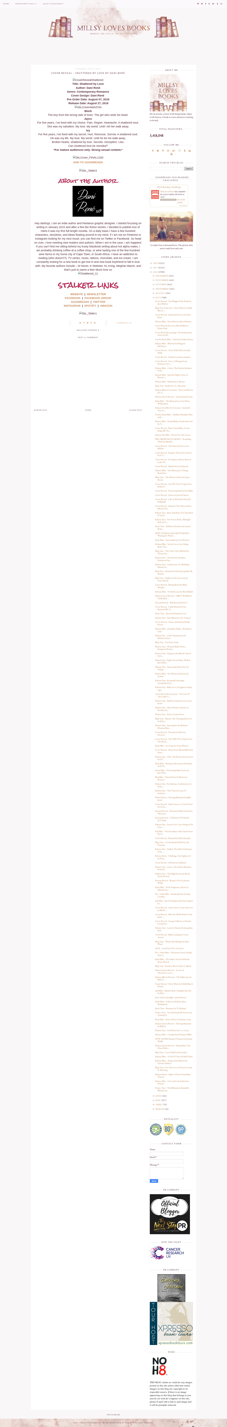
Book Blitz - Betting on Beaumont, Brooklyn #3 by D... (173, 765)
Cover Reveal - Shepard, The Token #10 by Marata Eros (173, 507)
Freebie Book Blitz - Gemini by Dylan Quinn (174, 339)
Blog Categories (52, 4)
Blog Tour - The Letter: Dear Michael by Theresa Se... (172, 552)
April (159, 1104)
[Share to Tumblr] (91, 323)
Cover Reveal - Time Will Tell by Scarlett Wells (172, 351)
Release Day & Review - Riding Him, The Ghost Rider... (172, 1047)
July (159, 297)
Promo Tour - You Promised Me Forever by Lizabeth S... (173, 1014)
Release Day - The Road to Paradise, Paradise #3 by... (170, 559)
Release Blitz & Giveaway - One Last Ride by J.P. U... (174, 391)
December (162, 276)
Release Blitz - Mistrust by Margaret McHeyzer (170, 345)
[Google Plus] (173, 150)
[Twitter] (158, 150)
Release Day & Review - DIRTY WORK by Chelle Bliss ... (173, 597)
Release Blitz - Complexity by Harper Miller (173, 1034)
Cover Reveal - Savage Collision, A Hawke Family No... (173, 922)
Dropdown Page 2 (25, 4)
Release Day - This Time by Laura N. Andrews (170, 792)
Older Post (135, 410)
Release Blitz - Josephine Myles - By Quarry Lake (173, 630)
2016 (155, 272)
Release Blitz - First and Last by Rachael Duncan (172, 1082)
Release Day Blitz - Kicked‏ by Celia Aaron (172, 435)
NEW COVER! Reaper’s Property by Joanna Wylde (173, 1040)
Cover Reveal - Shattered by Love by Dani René (173, 316)
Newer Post (40, 410)
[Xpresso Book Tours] (171, 1323)
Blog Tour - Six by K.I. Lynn (166, 642)
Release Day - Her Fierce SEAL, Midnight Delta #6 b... (172, 521)
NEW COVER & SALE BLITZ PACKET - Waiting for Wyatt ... (172, 534)
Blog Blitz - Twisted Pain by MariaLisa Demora (171, 778)
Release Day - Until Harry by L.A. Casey (172, 1030)
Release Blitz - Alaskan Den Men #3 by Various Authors (171, 1062)
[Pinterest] (163, 150)
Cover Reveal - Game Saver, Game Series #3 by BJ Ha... (174, 909)
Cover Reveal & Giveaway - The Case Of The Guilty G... (172, 695)
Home (6, 4)
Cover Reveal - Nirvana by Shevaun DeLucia (170, 733)
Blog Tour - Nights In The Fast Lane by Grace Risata (171, 579)
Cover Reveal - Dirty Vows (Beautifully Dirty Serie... (174, 751)
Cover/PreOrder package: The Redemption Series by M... (173, 334)
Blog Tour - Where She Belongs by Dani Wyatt (172, 943)
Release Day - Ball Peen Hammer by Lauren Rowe (173, 702)
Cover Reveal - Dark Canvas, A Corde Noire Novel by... (174, 805)
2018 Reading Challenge (169, 186)
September (162, 289)
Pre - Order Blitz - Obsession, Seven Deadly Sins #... (173, 954)
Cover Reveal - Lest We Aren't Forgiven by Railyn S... (173, 485)
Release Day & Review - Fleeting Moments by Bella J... (173, 1025)
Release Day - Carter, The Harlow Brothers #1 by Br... (173, 868)
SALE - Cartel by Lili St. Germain (169, 948)
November (162, 280)
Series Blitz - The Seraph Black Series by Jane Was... (172, 771)
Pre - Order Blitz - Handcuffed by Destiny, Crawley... (173, 895)
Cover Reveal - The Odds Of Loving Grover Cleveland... (173, 740)
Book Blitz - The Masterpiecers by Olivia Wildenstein (172, 402)
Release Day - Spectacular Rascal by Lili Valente (172, 668)
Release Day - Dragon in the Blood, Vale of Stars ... (173, 654)
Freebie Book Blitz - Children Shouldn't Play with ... (173, 416)
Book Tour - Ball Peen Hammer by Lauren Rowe (173, 527)
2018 (155, 263)
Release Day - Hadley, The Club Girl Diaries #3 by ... (173, 850)
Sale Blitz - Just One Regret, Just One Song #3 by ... (174, 902)
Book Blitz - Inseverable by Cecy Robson (172, 540)
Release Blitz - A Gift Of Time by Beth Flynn (174, 1056)
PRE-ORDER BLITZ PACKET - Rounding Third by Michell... (173, 440)
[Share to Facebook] (84, 323)
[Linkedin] (190, 150)
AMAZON (106, 305)
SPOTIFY (90, 305)
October (161, 284)
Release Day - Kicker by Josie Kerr (169, 714)
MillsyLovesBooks (167, 191)
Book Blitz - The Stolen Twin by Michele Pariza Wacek (172, 960)
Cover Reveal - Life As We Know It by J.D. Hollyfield (173, 500)
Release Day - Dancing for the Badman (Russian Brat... (171, 727)
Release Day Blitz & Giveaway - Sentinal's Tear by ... (172, 409)
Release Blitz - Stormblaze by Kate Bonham (173, 321)
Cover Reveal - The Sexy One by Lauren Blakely (172, 447)
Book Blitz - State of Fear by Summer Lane (173, 1019)
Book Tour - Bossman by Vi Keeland (170, 1008)
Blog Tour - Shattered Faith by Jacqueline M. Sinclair (174, 572)
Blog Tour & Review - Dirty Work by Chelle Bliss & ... (173, 309)
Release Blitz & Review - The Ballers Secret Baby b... (173, 978)
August (161, 293)
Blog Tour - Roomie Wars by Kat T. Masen (173, 966)
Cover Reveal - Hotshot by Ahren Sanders (172, 357)
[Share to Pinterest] (87, 323)
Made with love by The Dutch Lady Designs (128, 1423)
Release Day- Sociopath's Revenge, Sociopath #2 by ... (170, 682)
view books (183, 205)
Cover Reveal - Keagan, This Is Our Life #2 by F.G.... (173, 454)
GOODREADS (80, 301)
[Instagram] (168, 150)
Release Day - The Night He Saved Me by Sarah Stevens (172, 875)
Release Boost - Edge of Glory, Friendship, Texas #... (173, 1075)
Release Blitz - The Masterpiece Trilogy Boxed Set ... (171, 472)
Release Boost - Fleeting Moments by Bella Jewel (173, 799)
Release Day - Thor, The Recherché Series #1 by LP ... (174, 758)
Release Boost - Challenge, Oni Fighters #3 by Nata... (173, 857)
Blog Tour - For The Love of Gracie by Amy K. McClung (173, 1069)
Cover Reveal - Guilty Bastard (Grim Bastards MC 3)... (170, 608)
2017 (155, 267)
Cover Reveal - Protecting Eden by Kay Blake (174, 490)
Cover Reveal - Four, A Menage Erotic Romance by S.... (171, 362)
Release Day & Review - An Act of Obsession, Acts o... (169, 971)
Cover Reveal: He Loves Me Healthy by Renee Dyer (171, 327)
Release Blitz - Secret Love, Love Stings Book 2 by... (171, 545)
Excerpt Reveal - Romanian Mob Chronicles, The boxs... (174, 812)
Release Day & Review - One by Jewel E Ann (174, 396)
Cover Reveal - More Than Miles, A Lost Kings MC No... (172, 429)
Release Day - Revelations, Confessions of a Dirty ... (173, 785)
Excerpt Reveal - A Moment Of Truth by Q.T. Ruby (172, 819)
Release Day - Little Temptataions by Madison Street (170, 637)
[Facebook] (152, 150)
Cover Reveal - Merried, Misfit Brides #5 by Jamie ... (173, 915)
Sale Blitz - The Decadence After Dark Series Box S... (174, 833)
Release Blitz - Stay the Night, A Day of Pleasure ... (171, 376)
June (159, 1096)
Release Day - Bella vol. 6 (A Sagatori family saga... (173, 688)
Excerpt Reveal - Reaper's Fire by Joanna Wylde (172, 882)
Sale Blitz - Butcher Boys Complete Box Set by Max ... (173, 992)
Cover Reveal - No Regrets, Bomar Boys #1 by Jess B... (173, 461)
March (160, 1109)
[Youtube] (171, 154)
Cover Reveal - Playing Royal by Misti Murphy (171, 586)
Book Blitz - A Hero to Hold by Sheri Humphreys (170, 1003)
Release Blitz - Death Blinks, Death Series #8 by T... (174, 422)
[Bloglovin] (180, 150)
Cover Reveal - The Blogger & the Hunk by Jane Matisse (173, 302)
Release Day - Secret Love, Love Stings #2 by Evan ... (174, 826)
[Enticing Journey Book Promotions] (171, 1288)
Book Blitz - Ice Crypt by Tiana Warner (171, 745)
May (158, 1100)
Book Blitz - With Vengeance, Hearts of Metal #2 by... (171, 888)
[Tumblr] (184, 150)
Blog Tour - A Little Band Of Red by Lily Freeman (172, 843)
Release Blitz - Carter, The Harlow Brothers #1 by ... (173, 369)
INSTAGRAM (72, 305)
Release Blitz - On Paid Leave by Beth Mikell (174, 591)
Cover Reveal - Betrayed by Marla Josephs (172, 838)
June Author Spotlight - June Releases (170, 997)
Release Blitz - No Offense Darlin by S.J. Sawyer (172, 675)
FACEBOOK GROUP (97, 298)
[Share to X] (80, 323)
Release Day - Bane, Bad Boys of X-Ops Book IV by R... (174, 514)
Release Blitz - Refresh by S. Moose (170, 381)
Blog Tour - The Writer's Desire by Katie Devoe (172, 478)
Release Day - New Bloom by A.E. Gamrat (173, 618)
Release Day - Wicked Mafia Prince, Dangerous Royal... (170, 648)
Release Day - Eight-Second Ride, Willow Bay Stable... (172, 661)
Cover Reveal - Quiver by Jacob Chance (172, 495)
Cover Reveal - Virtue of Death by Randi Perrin (172, 623)
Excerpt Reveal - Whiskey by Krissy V (171, 602)
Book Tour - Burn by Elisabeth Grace (170, 613)
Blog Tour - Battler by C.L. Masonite (170, 386)
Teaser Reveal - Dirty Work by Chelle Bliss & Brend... (174, 985)
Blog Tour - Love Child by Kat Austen (171, 1052)
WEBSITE (76, 294)
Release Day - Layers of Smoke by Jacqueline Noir (174, 929)
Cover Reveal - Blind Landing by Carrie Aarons (172, 936)
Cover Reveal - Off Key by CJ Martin (170, 862)
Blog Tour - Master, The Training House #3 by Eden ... (173, 720)
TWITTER (99, 301)
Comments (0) (124, 323)
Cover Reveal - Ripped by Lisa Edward (171, 466)
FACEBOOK (73, 298)
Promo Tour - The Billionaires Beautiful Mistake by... (172, 1089)
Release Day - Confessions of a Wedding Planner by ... (172, 566)
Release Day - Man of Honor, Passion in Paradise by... (172, 709)
